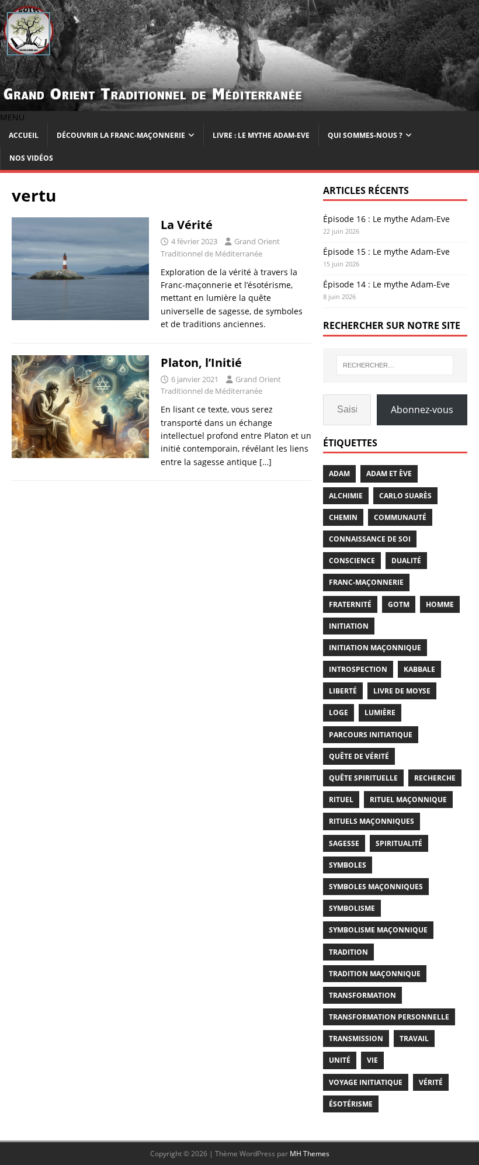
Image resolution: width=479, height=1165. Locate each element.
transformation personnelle (389, 1017)
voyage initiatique (365, 1082)
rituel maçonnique (408, 800)
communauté (400, 517)
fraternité (350, 604)
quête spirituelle (363, 778)
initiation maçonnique (375, 648)
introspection (358, 669)
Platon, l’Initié (201, 362)
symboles (347, 865)
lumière (380, 712)
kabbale (419, 669)
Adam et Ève (389, 474)
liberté (343, 691)
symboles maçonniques (376, 887)
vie (372, 1060)
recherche (435, 778)
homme (440, 604)
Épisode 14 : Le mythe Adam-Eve (386, 284)
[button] (12, 117)
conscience (352, 561)
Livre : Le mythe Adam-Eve (261, 135)
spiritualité (399, 843)
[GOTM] (239, 103)
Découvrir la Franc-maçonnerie (121, 135)
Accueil (24, 135)
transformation (362, 995)
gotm (398, 604)
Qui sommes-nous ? (365, 135)
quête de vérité (359, 756)
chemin (343, 517)
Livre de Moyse (402, 691)
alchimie (346, 496)
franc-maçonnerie (366, 582)
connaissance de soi (370, 539)
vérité (431, 1082)
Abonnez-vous (422, 409)
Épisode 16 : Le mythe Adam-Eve (386, 218)
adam (339, 474)
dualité (406, 561)
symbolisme (352, 908)
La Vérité (187, 225)
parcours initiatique (370, 735)
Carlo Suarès (405, 496)
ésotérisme (351, 1104)
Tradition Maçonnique (375, 974)
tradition (348, 952)
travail (414, 1038)
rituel (341, 800)
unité (339, 1060)
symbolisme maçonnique (378, 930)
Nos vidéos (31, 158)
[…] (265, 461)
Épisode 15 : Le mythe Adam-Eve (386, 251)
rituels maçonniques (371, 821)
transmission (356, 1038)
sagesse (344, 843)
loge (338, 712)
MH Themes (309, 1154)
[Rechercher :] (395, 365)
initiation (349, 626)
